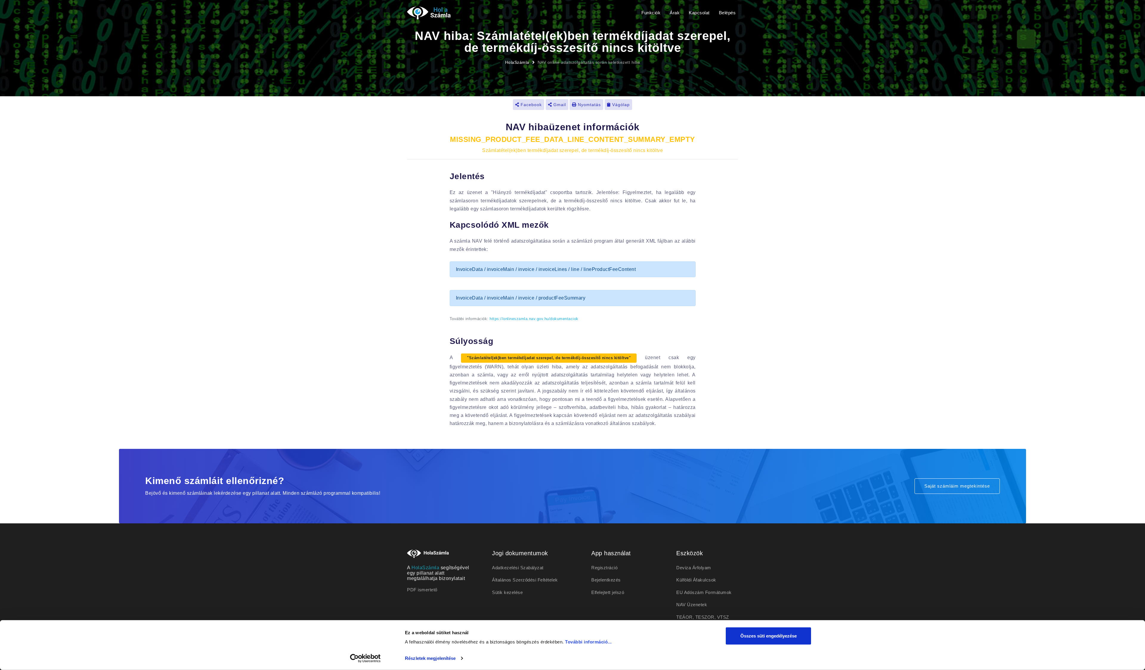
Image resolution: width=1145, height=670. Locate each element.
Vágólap (620, 104)
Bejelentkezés (606, 579)
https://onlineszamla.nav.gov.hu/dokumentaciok (534, 319)
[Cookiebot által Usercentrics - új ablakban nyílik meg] (365, 658)
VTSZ (723, 617)
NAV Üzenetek (691, 604)
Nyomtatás (588, 104)
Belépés (727, 12)
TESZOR (704, 617)
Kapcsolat (699, 12)
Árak (675, 12)
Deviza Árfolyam (693, 567)
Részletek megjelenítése (430, 658)
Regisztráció (604, 567)
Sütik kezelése (507, 592)
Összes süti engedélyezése (768, 635)
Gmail (559, 104)
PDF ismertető (422, 589)
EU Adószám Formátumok (704, 592)
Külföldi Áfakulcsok (696, 579)
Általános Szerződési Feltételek (525, 579)
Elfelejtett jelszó (607, 592)
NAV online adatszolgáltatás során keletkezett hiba (589, 62)
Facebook (530, 104)
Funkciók (650, 12)
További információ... (588, 641)
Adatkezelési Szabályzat (518, 567)
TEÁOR (684, 617)
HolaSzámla (517, 62)
